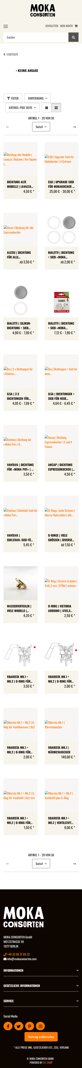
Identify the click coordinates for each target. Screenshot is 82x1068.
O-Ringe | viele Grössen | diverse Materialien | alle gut (60, 537)
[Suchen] (73, 37)
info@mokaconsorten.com (22, 958)
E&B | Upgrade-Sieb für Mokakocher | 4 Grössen (61, 184)
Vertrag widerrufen (41, 1037)
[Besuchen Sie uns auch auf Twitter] (18, 1026)
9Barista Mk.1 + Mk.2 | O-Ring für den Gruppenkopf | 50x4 (20, 678)
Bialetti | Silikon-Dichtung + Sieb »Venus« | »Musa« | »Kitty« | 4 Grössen (20, 325)
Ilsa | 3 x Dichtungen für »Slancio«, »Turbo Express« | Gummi (19, 396)
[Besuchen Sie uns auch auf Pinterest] (29, 1026)
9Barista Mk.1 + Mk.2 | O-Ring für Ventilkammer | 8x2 (20, 749)
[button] (46, 107)
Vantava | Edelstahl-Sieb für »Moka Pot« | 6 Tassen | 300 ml (20, 537)
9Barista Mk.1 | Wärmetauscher (59, 749)
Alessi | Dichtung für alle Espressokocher (19, 254)
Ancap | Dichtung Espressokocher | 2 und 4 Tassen (61, 466)
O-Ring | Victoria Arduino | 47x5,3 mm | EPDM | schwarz (59, 608)
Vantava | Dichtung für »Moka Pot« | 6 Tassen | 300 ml (20, 466)
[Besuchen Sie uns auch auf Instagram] (40, 1026)
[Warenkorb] (76, 26)
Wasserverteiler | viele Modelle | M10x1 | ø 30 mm (19, 608)
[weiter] (75, 127)
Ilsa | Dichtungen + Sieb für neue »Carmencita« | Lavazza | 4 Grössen (61, 396)
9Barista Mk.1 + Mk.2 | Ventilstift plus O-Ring (59, 820)
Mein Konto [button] (66, 26)
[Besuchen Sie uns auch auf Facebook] (7, 1026)
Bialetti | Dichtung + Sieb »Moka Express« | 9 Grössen (61, 254)
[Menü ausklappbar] (5, 26)
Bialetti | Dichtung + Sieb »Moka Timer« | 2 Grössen (61, 325)
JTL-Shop (47, 1062)
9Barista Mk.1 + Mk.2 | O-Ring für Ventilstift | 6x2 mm (18, 820)
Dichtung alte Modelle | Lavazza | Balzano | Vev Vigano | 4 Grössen (20, 184)
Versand (64, 1047)
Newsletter (51, 26)
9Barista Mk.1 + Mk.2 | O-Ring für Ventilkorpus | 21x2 (61, 678)
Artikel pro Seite (20, 107)
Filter (14, 98)
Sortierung (36, 98)
